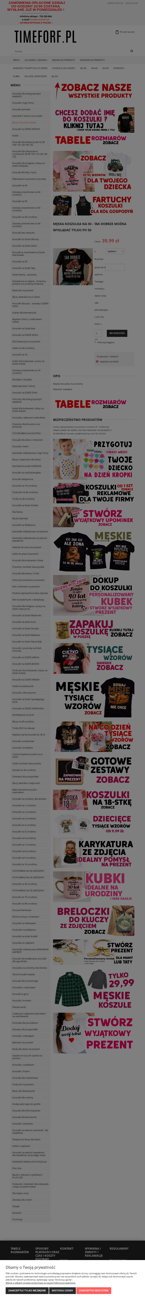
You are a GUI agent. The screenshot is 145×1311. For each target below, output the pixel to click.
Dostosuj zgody (62, 1290)
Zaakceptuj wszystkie (94, 1290)
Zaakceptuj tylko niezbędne (27, 1290)
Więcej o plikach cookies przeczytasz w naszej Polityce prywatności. (41, 1282)
